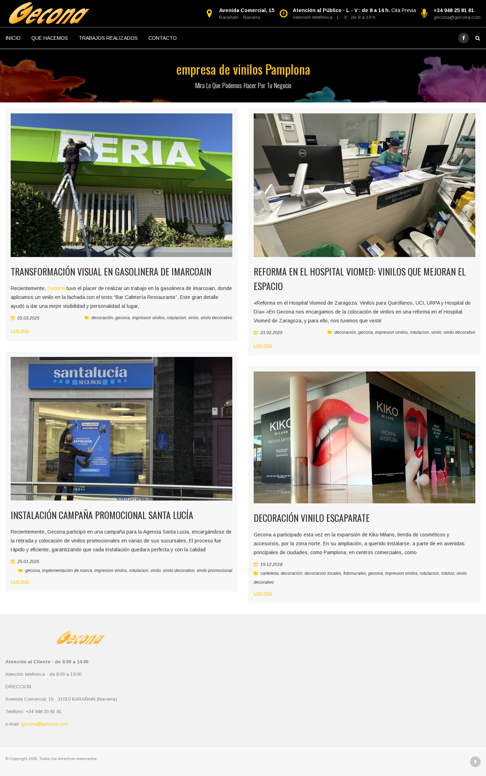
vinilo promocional (214, 570)
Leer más (20, 330)
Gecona (56, 288)
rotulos (447, 573)
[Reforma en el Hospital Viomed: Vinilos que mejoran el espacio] (364, 185)
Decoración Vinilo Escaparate (312, 518)
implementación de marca (67, 570)
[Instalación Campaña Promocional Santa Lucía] (121, 429)
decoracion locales (323, 573)
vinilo (193, 317)
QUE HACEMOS (49, 38)
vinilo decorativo (216, 317)
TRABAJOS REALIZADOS (108, 38)
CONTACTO (162, 38)
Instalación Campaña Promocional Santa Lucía (102, 515)
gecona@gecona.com (457, 17)
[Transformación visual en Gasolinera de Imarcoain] (121, 185)
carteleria (269, 573)
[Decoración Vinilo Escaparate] (364, 437)
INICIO (13, 38)
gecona (122, 317)
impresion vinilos (148, 317)
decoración (102, 317)
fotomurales (354, 573)
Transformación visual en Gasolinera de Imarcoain (111, 271)
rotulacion (176, 317)
